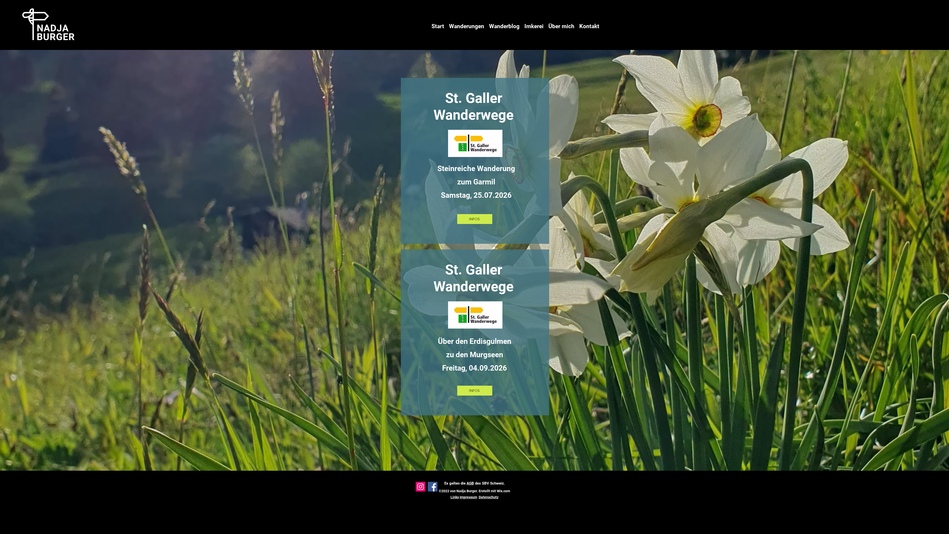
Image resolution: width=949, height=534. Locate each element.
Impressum (468, 497)
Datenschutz (488, 497)
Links (455, 497)
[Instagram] (420, 486)
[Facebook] (432, 486)
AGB (470, 483)
